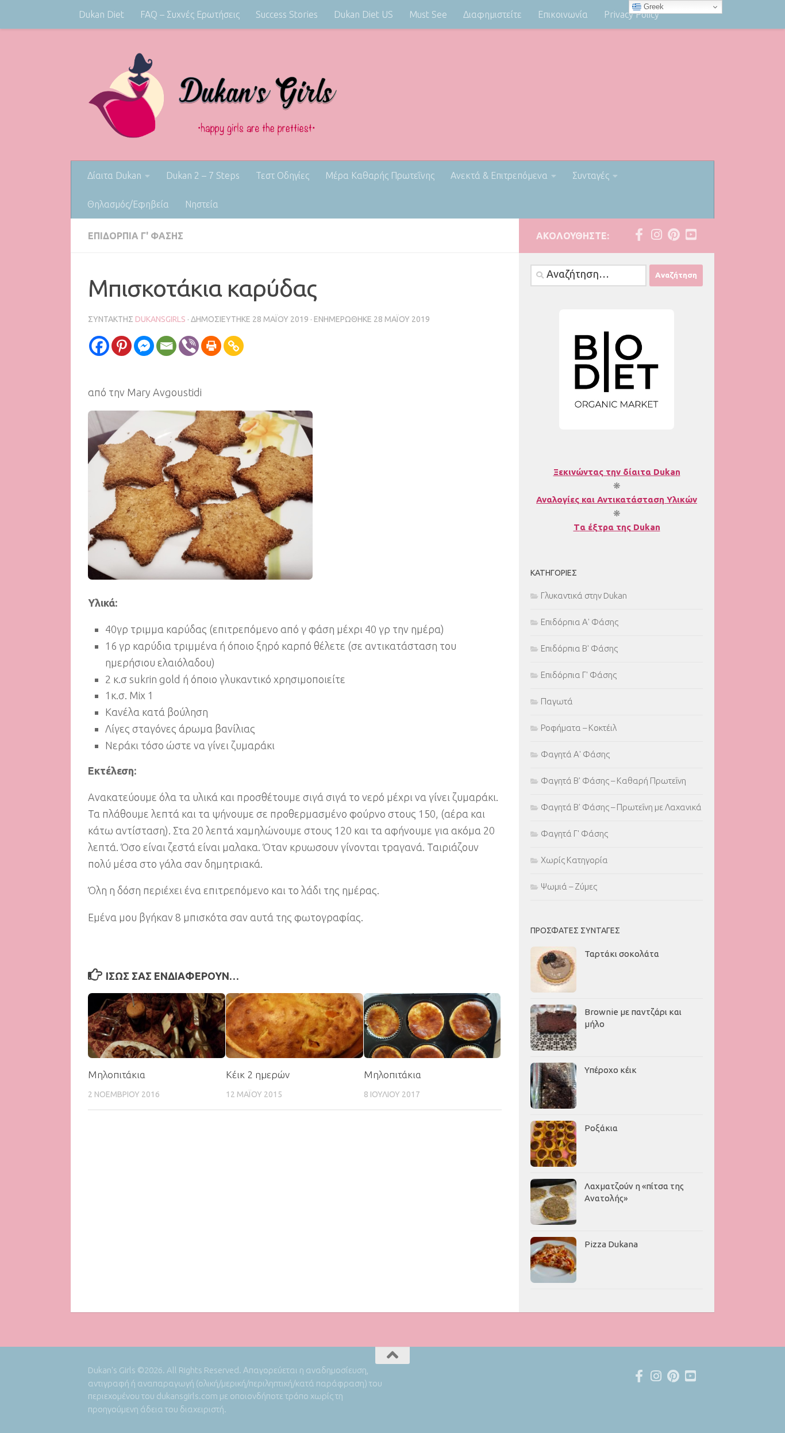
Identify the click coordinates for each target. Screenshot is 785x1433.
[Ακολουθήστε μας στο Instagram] (656, 234)
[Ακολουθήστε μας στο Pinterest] (673, 234)
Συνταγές (590, 175)
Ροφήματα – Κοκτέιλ (579, 728)
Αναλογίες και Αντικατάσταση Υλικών (616, 499)
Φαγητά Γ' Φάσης (574, 833)
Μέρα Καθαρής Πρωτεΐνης (379, 175)
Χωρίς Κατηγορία (574, 860)
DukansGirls (160, 319)
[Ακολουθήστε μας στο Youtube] (690, 234)
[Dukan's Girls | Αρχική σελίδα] (213, 95)
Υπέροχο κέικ (610, 1070)
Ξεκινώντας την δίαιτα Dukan (616, 472)
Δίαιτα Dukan (114, 175)
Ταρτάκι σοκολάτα (621, 954)
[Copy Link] (234, 346)
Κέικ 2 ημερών (258, 1074)
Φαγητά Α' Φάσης (575, 754)
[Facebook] (99, 346)
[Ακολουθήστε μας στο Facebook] (639, 234)
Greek (652, 6)
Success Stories (287, 14)
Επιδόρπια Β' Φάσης (579, 648)
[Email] (166, 346)
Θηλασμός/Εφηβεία (128, 204)
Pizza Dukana (611, 1244)
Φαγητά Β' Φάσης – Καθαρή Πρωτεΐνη (613, 781)
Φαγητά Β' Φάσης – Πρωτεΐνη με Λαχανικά (621, 807)
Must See (428, 14)
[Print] (211, 346)
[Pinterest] (121, 346)
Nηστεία (201, 204)
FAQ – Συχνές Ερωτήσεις (190, 14)
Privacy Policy (631, 14)
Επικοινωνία (563, 14)
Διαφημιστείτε (492, 14)
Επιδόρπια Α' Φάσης (579, 622)
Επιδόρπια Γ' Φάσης (135, 236)
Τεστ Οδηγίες (282, 175)
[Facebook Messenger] (144, 346)
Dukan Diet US (363, 14)
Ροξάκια (601, 1128)
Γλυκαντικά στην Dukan (584, 595)
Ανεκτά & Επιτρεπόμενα (499, 175)
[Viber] (189, 346)
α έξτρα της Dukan (620, 527)
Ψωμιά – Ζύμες (569, 886)
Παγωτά (557, 701)
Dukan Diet (101, 14)
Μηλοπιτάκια (116, 1074)
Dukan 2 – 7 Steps (203, 175)
